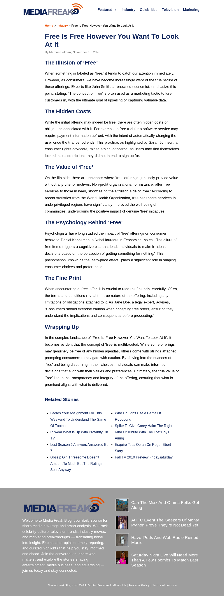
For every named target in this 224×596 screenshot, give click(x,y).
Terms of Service (164, 585)
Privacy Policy (139, 585)
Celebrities (149, 10)
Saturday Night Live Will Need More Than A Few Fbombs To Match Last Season (164, 560)
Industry (128, 10)
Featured (105, 10)
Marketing (191, 10)
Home (49, 25)
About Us (119, 585)
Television (170, 10)
